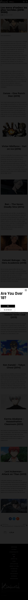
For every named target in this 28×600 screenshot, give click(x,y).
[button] (26, 290)
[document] (14, 300)
